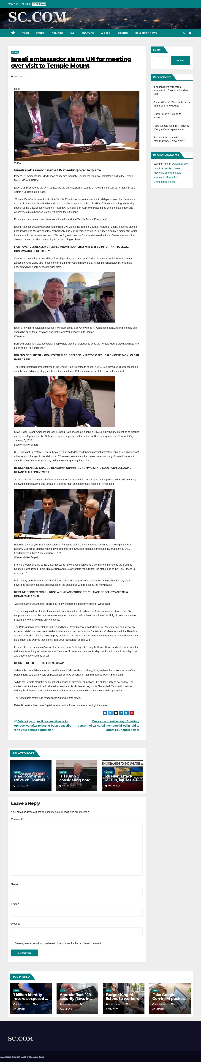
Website (15, 923)
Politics (57, 33)
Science (122, 33)
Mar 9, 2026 (161, 1004)
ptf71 (2, 1056)
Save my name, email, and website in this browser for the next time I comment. (58, 943)
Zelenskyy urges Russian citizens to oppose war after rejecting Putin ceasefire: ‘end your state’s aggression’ (43, 725)
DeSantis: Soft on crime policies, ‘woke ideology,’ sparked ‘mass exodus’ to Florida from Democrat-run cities (171, 172)
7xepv (35, 1056)
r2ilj (18, 1056)
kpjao (29, 1056)
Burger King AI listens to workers (122, 996)
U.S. (72, 33)
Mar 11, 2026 (23, 1004)
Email (15, 904)
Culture (88, 33)
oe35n (23, 1056)
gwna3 (8, 1056)
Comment (17, 819)
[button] (184, 33)
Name (15, 884)
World (106, 33)
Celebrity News (146, 33)
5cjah (14, 1056)
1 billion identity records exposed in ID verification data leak (171, 90)
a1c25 (41, 1056)
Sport (40, 33)
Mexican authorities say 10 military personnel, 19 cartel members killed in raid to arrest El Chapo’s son (108, 725)
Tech (25, 33)
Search (157, 49)
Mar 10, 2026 (70, 1004)
